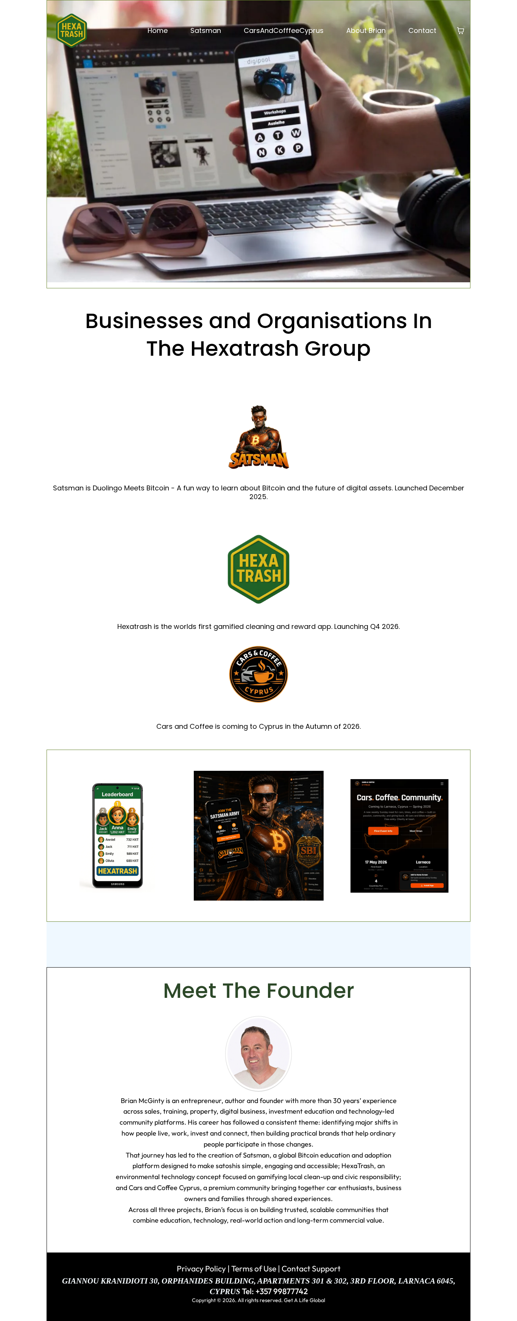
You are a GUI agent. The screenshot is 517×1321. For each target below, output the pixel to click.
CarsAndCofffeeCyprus (284, 30)
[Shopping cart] (460, 30)
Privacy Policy (201, 1268)
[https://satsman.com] (258, 438)
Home (158, 30)
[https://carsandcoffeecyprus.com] (258, 676)
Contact (422, 30)
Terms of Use (253, 1268)
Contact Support (311, 1268)
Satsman (205, 30)
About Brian (366, 30)
